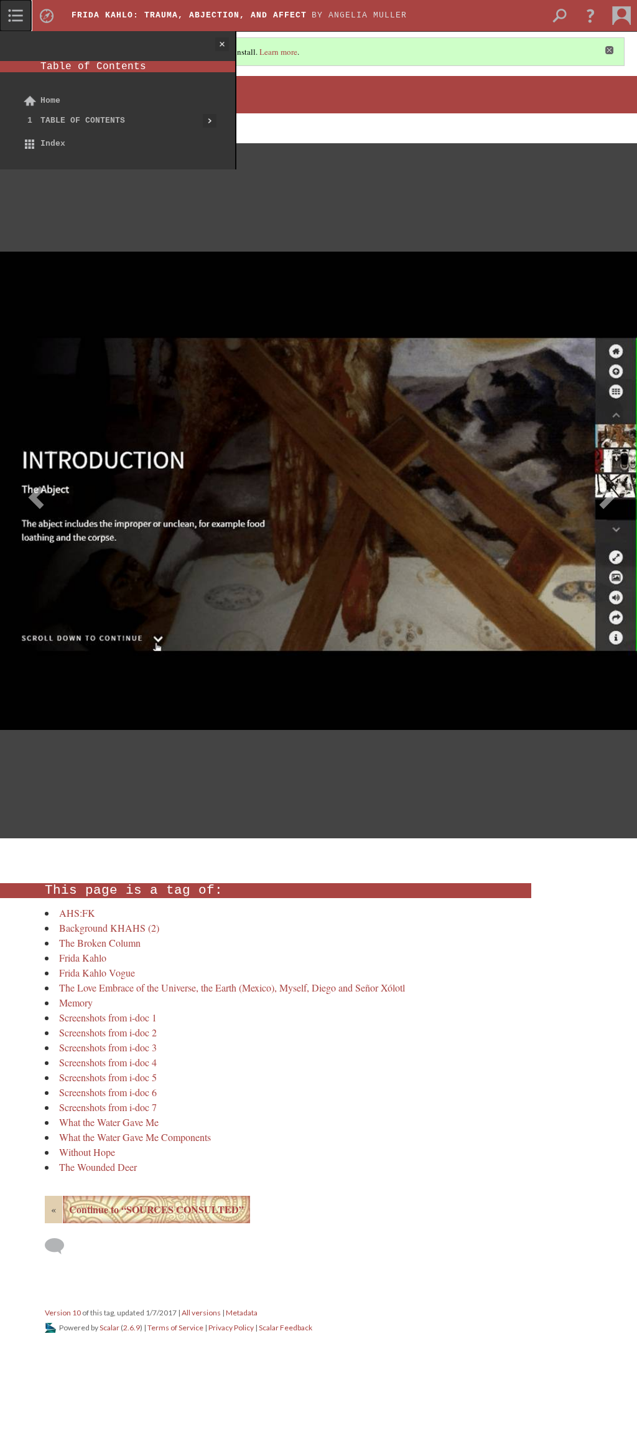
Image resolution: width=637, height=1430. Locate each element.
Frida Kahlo (82, 957)
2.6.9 (131, 1327)
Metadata (242, 1312)
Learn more (278, 51)
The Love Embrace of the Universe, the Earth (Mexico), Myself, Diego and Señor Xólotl (232, 987)
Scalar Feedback (285, 1327)
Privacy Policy (231, 1327)
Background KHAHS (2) (109, 927)
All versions (201, 1312)
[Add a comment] (60, 1246)
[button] (590, 15)
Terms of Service (175, 1327)
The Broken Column (100, 942)
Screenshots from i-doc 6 (108, 1092)
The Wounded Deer (98, 1166)
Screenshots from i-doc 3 (108, 1047)
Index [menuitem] (52, 143)
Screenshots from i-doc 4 (108, 1062)
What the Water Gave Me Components (135, 1137)
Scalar (109, 1327)
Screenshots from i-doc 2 (108, 1032)
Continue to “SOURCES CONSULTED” (156, 1209)
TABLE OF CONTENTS (82, 120)
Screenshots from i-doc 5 (108, 1077)
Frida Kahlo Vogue (97, 972)
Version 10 (63, 1312)
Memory (76, 1002)
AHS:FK (77, 912)
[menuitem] (15, 15)
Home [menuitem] (50, 100)
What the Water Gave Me (109, 1122)
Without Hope (87, 1151)
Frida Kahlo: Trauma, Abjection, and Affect (189, 15)
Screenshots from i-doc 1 (108, 1017)
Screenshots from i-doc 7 (108, 1107)
